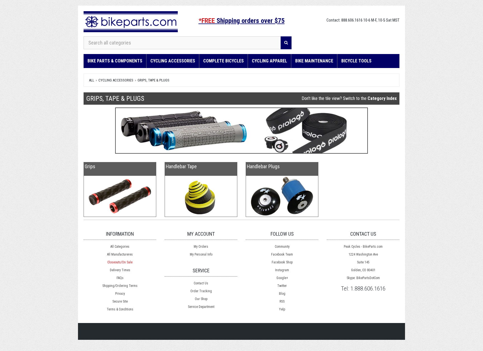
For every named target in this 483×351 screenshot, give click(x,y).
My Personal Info (201, 254)
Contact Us (201, 283)
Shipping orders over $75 (241, 21)
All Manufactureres (120, 254)
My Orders (201, 247)
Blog (282, 294)
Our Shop (201, 299)
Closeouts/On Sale (119, 262)
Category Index (382, 98)
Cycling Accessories (172, 61)
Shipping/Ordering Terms (120, 286)
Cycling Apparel (269, 61)
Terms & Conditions (120, 309)
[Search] (286, 42)
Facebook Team (282, 254)
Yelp (282, 309)
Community (282, 247)
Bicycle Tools (356, 61)
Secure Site (120, 301)
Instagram (282, 270)
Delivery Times (120, 270)
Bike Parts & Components (114, 61)
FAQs (120, 278)
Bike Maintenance (314, 61)
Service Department (201, 307)
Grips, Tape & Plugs (153, 80)
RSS (282, 301)
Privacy (120, 294)
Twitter (282, 286)
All (91, 80)
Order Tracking (201, 291)
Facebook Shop (282, 262)
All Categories (119, 247)
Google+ (282, 278)
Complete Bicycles (223, 61)
